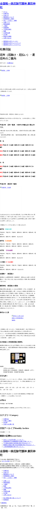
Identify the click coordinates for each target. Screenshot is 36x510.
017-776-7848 (5, 461)
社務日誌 (10, 63)
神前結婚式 (6, 482)
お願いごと (6, 481)
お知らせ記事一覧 (8, 424)
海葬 (4, 489)
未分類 (5, 422)
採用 (4, 486)
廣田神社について (8, 474)
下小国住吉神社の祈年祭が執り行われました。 (17, 443)
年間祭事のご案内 (8, 476)
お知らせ (6, 472)
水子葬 (5, 493)
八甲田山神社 (7, 488)
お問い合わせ (7, 495)
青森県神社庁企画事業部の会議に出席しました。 (18, 441)
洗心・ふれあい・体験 (10, 477)
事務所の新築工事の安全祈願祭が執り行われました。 (19, 445)
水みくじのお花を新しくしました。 (14, 439)
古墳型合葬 (6, 491)
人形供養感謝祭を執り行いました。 (14, 446)
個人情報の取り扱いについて (12, 498)
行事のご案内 (7, 420)
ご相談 (5, 484)
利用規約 (6, 499)
